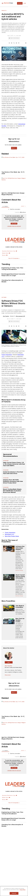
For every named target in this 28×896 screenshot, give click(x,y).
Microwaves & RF (20, 316)
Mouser (4, 255)
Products (4, 10)
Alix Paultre (6, 316)
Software (4, 297)
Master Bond (5, 253)
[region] (14, 209)
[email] (18, 43)
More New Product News (12, 536)
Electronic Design (19, 570)
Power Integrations (7, 354)
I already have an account (14, 226)
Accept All (14, 893)
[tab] (5, 206)
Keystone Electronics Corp (8, 251)
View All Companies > (14, 258)
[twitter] (14, 43)
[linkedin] (11, 43)
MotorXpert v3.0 (9, 534)
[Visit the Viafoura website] (23, 212)
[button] (3, 3)
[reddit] (16, 43)
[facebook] (9, 43)
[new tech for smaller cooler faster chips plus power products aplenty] (9, 621)
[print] (25, 43)
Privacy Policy (22, 889)
